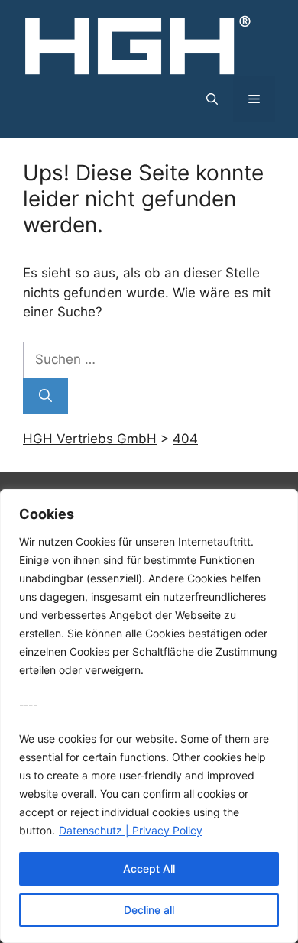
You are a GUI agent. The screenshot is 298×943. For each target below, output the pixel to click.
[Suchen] (45, 396)
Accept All (149, 868)
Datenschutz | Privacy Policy (130, 830)
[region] (149, 716)
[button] (212, 99)
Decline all (149, 909)
